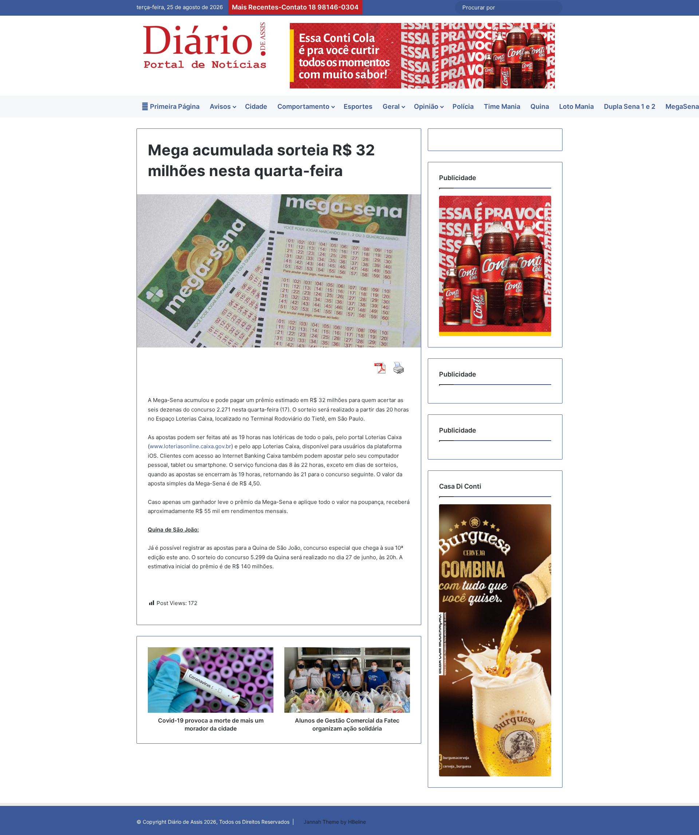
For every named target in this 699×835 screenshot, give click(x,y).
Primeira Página (174, 106)
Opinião (426, 106)
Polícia (463, 106)
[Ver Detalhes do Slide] (495, 266)
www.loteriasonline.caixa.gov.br (190, 446)
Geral (391, 106)
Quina (539, 106)
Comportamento (303, 106)
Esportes (358, 106)
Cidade (256, 106)
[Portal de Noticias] (204, 45)
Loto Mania (576, 106)
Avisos (220, 106)
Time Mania (502, 106)
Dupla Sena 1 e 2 (629, 106)
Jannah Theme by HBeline (335, 822)
